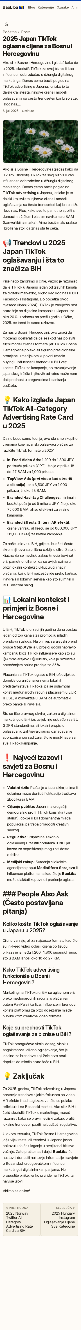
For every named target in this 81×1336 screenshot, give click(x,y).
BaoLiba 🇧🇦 (13, 7)
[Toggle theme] (6, 24)
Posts (26, 32)
